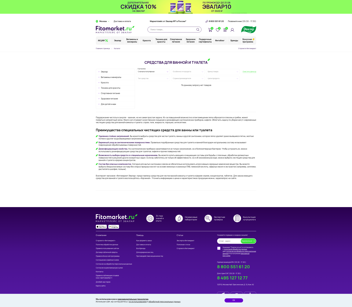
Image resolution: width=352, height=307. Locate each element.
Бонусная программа (248, 40)
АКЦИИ (101, 40)
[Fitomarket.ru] (115, 29)
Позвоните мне (242, 21)
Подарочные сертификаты (205, 40)
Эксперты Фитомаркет (185, 240)
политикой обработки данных (235, 249)
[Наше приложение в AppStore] (101, 227)
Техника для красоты (161, 40)
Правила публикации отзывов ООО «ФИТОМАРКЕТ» (107, 276)
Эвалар (117, 40)
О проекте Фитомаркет (247, 48)
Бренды (234, 40)
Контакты (99, 271)
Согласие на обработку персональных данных (114, 264)
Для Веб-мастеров (103, 282)
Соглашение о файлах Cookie (107, 260)
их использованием (138, 301)
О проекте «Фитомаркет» (105, 240)
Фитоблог (219, 40)
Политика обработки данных (107, 244)
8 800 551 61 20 (216, 21)
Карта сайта (100, 286)
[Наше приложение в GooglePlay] (113, 227)
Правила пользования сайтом (107, 248)
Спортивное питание (176, 40)
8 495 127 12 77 (232, 278)
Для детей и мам (108, 104)
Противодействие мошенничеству (149, 256)
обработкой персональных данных (164, 301)
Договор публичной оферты (106, 252)
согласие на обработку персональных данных (239, 252)
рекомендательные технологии (133, 299)
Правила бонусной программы (107, 256)
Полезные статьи (183, 244)
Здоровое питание (190, 40)
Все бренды (140, 248)
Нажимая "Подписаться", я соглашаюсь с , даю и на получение (239, 251)
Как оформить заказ (144, 240)
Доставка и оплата (122, 21)
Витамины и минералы (132, 40)
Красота (147, 40)
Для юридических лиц (144, 252)
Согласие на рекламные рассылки (109, 268)
